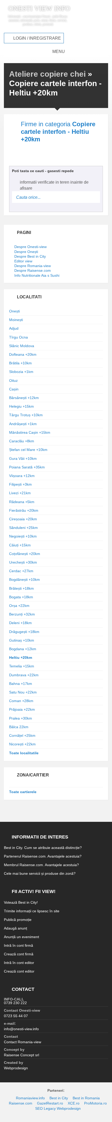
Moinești (16, 320)
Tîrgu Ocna (18, 337)
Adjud (13, 328)
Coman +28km (21, 701)
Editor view (23, 261)
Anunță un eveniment (21, 937)
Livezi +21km (20, 493)
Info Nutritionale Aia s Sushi (36, 275)
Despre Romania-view (32, 266)
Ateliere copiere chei (47, 74)
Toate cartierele (22, 792)
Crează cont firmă (18, 954)
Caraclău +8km (21, 441)
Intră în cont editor (19, 963)
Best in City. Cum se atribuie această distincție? (43, 848)
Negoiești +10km (23, 536)
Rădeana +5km (21, 502)
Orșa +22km (19, 606)
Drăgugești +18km (24, 632)
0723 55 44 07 (16, 1016)
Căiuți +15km (20, 545)
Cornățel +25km (22, 735)
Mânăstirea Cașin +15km (29, 432)
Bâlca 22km (18, 727)
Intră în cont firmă (18, 945)
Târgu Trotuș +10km (26, 415)
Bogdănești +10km (24, 579)
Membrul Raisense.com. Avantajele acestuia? (41, 865)
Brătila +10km (20, 363)
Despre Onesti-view (30, 247)
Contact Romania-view (22, 1042)
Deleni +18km (20, 623)
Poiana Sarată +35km (27, 467)
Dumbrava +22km (24, 675)
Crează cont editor (19, 971)
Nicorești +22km (22, 744)
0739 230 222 (15, 1003)
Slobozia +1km (21, 372)
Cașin (13, 389)
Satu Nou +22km (23, 692)
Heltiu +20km (20, 657)
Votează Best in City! (21, 902)
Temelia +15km (21, 666)
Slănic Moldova (21, 346)
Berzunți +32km (22, 614)
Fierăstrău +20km (23, 510)
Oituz (13, 380)
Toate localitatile (24, 753)
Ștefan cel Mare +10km (28, 450)
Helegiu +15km (21, 406)
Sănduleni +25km (23, 528)
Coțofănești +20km (24, 554)
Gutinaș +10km (21, 640)
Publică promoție (18, 920)
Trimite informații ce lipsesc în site (31, 911)
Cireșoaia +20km (23, 519)
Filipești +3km (20, 484)
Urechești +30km (23, 562)
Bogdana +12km (22, 649)
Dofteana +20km (22, 354)
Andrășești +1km (23, 424)
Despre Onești (26, 252)
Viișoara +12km (22, 476)
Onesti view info (39, 8)
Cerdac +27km (21, 571)
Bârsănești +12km (24, 398)
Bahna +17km (20, 683)
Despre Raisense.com (32, 270)
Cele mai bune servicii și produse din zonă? (40, 873)
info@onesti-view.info (21, 1029)
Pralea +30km (20, 718)
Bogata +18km (21, 597)
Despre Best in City (30, 256)
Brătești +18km (21, 588)
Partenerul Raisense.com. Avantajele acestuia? (43, 856)
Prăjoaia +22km (22, 709)
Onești (14, 311)
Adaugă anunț (15, 928)
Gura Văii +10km (23, 458)
